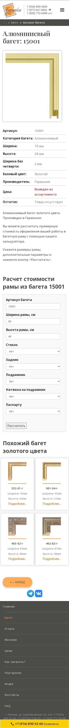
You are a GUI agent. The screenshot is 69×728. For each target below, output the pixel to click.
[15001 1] (32, 86)
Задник (12, 360)
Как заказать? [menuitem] (15, 662)
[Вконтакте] (38, 593)
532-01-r (17, 488)
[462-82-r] (52, 526)
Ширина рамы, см (20, 315)
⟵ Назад (17, 582)
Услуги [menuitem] (9, 628)
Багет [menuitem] (9, 617)
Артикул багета (19, 300)
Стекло (12, 345)
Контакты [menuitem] (12, 695)
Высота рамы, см (20, 330)
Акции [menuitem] (9, 684)
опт (39, 13)
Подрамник (15, 375)
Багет (14, 22)
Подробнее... (17, 504)
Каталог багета (34, 22)
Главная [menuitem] (9, 606)
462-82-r (52, 543)
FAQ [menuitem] (7, 706)
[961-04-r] (52, 471)
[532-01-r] (17, 471)
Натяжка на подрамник (25, 390)
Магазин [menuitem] (11, 639)
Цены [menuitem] (9, 650)
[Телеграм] (30, 593)
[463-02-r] (17, 526)
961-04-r (52, 488)
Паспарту (14, 405)
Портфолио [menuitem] (13, 673)
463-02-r (17, 543)
